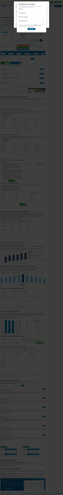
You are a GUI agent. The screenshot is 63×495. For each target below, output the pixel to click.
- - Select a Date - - (31, 23)
